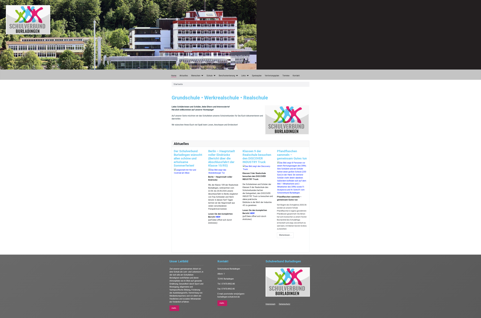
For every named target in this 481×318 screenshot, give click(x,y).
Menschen (195, 75)
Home (173, 75)
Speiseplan (257, 75)
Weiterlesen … (285, 235)
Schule (210, 75)
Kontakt (296, 75)
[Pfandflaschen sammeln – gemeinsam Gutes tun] (292, 177)
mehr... (174, 308)
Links (243, 75)
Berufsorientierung (227, 75)
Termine (285, 75)
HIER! (218, 217)
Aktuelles (183, 75)
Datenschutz (284, 304)
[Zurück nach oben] (478, 315)
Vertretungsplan (272, 75)
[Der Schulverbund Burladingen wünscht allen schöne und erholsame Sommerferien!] (189, 171)
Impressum (270, 304)
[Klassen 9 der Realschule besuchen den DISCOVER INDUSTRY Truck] (258, 168)
